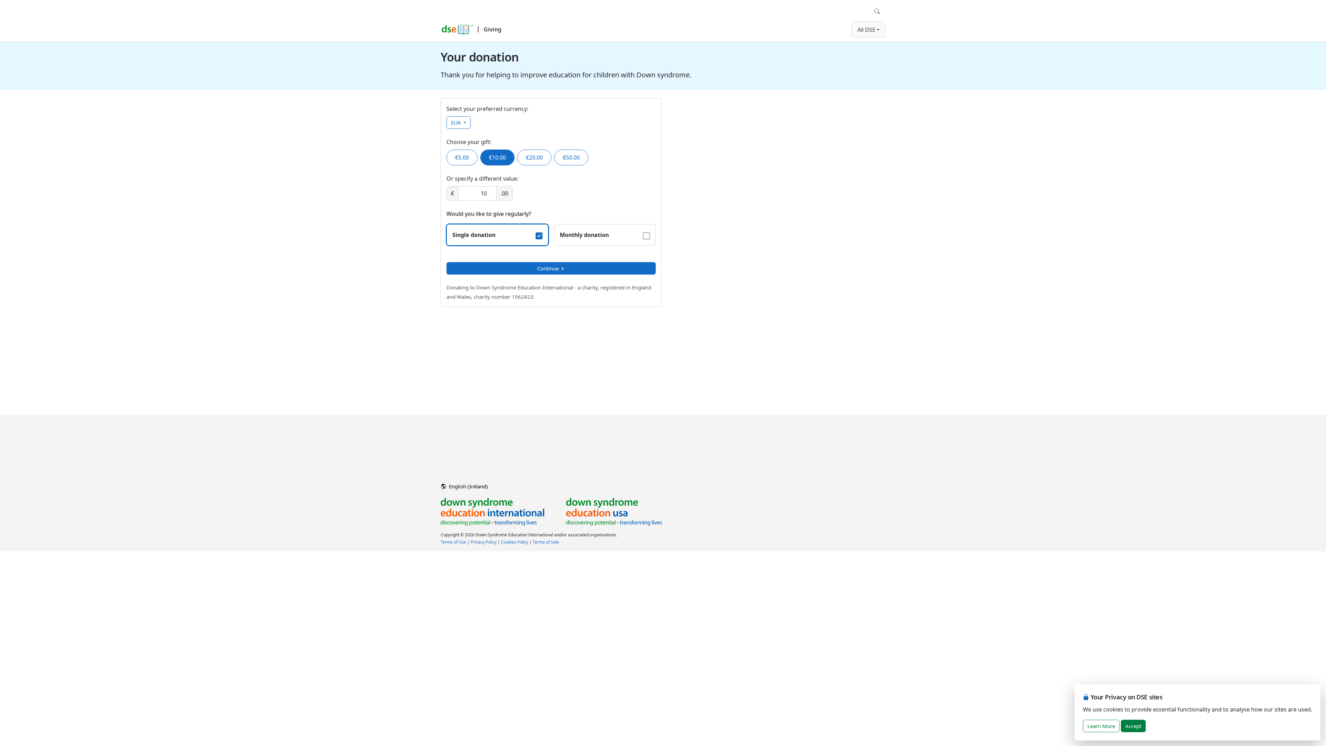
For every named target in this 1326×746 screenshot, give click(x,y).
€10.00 (497, 157)
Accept (1133, 726)
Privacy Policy (484, 542)
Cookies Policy (514, 542)
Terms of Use (453, 542)
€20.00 (534, 157)
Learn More (1101, 726)
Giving (492, 29)
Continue (548, 268)
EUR (456, 122)
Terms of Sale (546, 542)
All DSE (866, 30)
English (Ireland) (468, 486)
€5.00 (462, 157)
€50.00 (571, 157)
